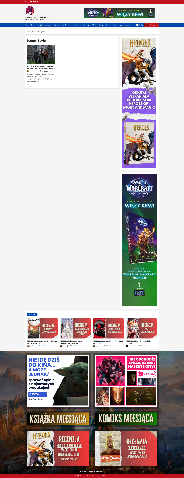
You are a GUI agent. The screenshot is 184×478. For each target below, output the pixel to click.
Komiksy (114, 25)
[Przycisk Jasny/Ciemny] (138, 25)
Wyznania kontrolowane (62, 25)
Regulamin (99, 472)
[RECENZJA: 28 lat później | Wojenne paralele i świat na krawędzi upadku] (41, 54)
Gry (107, 25)
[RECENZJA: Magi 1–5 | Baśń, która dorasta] (141, 328)
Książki (94, 25)
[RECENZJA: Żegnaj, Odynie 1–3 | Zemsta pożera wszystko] (42, 328)
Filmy (101, 25)
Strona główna (30, 25)
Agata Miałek (98, 346)
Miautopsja (65, 346)
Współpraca (91, 472)
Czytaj (31, 85)
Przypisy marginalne (44, 25)
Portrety (86, 25)
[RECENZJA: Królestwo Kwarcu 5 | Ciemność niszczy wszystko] (75, 328)
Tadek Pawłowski (132, 346)
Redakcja (83, 472)
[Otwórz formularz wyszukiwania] (142, 25)
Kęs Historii (76, 25)
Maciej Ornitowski (34, 71)
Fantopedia (154, 25)
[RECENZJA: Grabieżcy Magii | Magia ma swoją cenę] (108, 328)
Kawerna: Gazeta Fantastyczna (37, 17)
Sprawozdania (124, 25)
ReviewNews (91, 476)
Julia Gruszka (32, 346)
